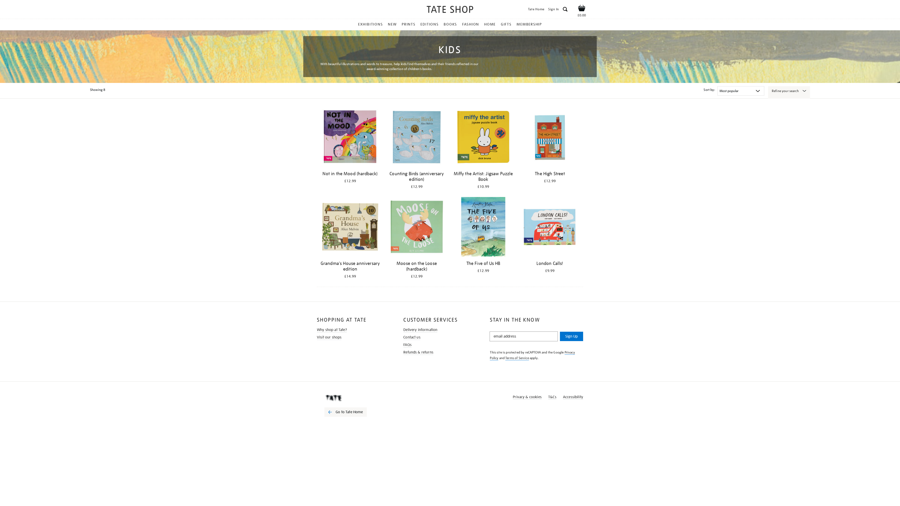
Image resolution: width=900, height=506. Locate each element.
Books (450, 24)
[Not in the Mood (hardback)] (350, 137)
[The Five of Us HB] (483, 227)
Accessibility (573, 397)
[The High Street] (550, 137)
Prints (409, 24)
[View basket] (581, 9)
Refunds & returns (418, 352)
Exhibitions (370, 24)
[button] (565, 10)
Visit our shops (329, 337)
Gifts (506, 24)
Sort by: (709, 90)
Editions (429, 24)
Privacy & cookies (527, 397)
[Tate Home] (353, 398)
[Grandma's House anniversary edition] (350, 227)
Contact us (411, 337)
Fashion (470, 24)
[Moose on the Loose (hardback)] (416, 227)
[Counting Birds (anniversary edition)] (416, 137)
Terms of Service (517, 358)
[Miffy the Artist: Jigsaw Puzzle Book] (483, 137)
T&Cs (552, 397)
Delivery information (420, 329)
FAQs (407, 344)
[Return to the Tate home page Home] (450, 10)
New (392, 24)
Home (490, 24)
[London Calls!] (550, 227)
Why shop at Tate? (332, 329)
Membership (529, 24)
